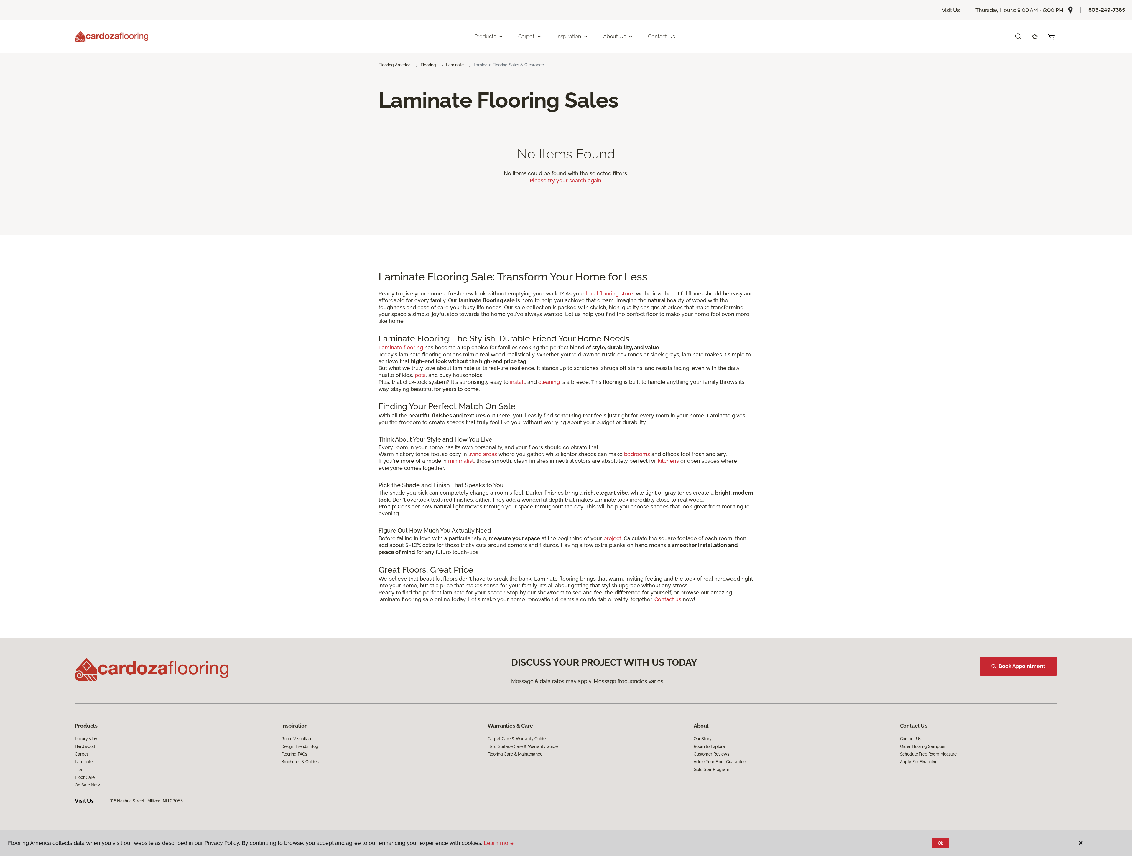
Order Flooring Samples (922, 746)
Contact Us (661, 36)
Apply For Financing (919, 761)
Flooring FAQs (294, 754)
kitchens (668, 461)
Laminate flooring (401, 347)
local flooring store (609, 293)
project (612, 538)
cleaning (549, 382)
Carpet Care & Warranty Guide (517, 738)
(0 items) (1051, 36)
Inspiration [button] (569, 36)
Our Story (703, 738)
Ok (940, 843)
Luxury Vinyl (86, 738)
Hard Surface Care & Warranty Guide (523, 746)
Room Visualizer (296, 738)
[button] (1018, 36)
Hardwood (85, 746)
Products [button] (485, 36)
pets (420, 375)
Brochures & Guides (299, 761)
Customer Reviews (711, 754)
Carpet (81, 754)
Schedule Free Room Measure (928, 754)
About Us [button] (614, 36)
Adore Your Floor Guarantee (720, 761)
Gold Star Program (711, 769)
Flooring (428, 64)
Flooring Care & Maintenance (515, 754)
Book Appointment (1021, 666)
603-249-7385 (1106, 10)
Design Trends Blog (299, 746)
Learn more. (499, 843)
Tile (78, 769)
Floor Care (85, 777)
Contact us (667, 599)
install (517, 382)
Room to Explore (709, 746)
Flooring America (395, 64)
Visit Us (951, 10)
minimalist (461, 461)
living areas (482, 454)
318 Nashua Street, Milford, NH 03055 (146, 801)
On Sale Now (87, 785)
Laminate (455, 64)
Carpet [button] (526, 36)
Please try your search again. (566, 180)
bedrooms (637, 454)
